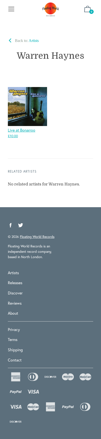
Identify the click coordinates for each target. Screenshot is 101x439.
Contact (15, 359)
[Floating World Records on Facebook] (10, 225)
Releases (15, 282)
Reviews (15, 303)
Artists (13, 272)
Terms (12, 339)
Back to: (26, 41)
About (13, 313)
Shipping (15, 349)
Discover (15, 292)
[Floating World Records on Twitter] (20, 225)
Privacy (14, 329)
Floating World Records (37, 236)
